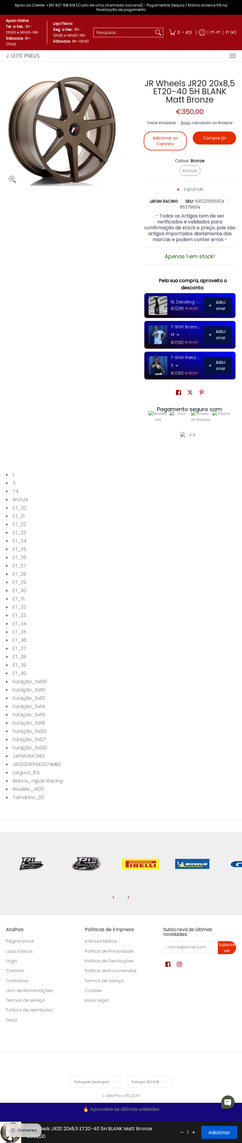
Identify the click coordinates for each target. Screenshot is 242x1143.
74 (15, 491)
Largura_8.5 (26, 772)
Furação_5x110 (29, 689)
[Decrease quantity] (182, 1132)
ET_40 (20, 673)
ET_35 (19, 632)
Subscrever (227, 948)
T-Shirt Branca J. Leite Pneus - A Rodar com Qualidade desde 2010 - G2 (185, 327)
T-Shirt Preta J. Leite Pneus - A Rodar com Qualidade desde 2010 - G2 (185, 358)
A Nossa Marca (101, 941)
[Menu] (232, 55)
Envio (186, 122)
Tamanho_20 (28, 797)
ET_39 (19, 665)
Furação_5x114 (29, 706)
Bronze (20, 499)
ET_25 (19, 549)
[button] (190, 192)
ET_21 (18, 516)
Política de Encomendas (111, 971)
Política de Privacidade (109, 951)
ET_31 (18, 598)
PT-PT (215, 32)
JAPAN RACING (163, 201)
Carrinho (15, 971)
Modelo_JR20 (28, 789)
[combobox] (123, 32)
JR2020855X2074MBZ (37, 764)
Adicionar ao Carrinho (165, 141)
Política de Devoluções (109, 961)
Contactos (17, 981)
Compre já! (214, 138)
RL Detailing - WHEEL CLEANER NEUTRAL (185, 302)
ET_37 (19, 648)
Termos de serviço (25, 1000)
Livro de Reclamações (29, 990)
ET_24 (19, 541)
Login (11, 961)
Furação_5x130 (30, 747)
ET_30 (19, 590)
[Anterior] (113, 897)
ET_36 (19, 640)
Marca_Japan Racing (38, 780)
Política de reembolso (29, 1010)
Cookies (93, 990)
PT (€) (231, 32)
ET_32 (19, 607)
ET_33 (19, 615)
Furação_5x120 (30, 731)
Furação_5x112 (29, 698)
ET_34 (19, 623)
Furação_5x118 (29, 723)
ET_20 (19, 507)
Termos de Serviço (104, 981)
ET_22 (19, 524)
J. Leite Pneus (23, 55)
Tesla (11, 1020)
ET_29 (19, 582)
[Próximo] (128, 897)
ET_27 (19, 565)
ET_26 (19, 557)
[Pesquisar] (158, 32)
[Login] (202, 32)
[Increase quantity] (194, 1132)
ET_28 (19, 574)
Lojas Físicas (19, 951)
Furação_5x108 (30, 681)
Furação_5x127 (29, 739)
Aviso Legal (96, 1000)
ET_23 (19, 532)
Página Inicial (20, 941)
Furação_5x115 (29, 714)
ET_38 (19, 656)
